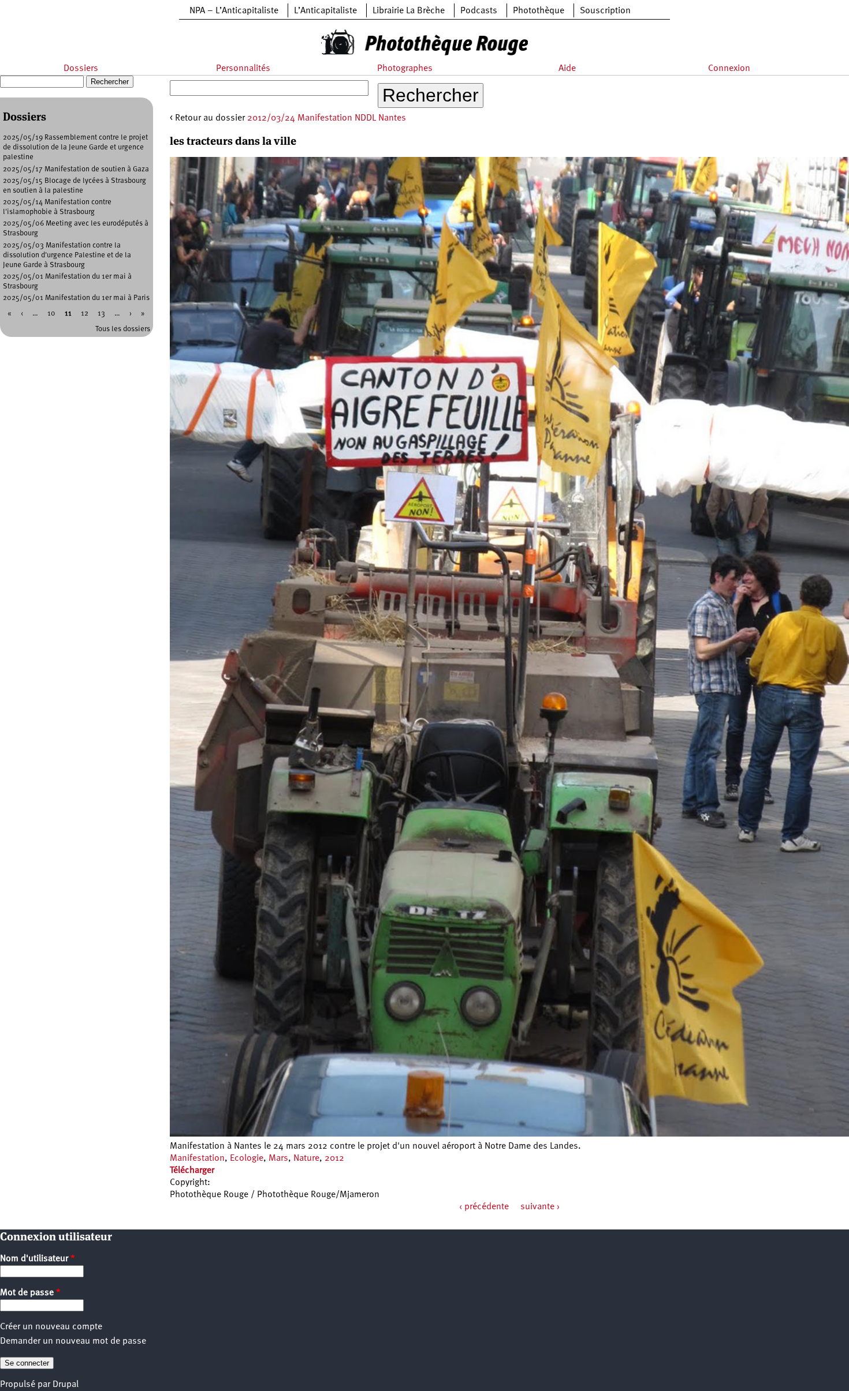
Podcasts (478, 11)
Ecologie (246, 1158)
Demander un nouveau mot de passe (73, 1341)
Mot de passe (30, 1293)
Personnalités (243, 68)
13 (101, 313)
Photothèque (538, 11)
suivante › (540, 1207)
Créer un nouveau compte (51, 1327)
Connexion (729, 68)
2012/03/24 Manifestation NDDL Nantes (326, 118)
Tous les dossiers (122, 329)
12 (84, 313)
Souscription (605, 11)
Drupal (66, 1384)
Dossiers (81, 68)
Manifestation (197, 1158)
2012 (334, 1158)
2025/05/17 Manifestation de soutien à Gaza (76, 169)
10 (51, 313)
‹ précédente (484, 1207)
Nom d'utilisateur (37, 1258)
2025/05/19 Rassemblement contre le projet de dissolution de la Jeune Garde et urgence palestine (75, 147)
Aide (567, 68)
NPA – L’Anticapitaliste (233, 11)
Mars (278, 1158)
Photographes (405, 68)
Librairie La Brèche (409, 11)
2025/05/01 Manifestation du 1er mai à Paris (76, 298)
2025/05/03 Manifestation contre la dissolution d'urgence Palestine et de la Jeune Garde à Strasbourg (67, 255)
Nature (306, 1158)
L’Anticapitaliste (325, 11)
